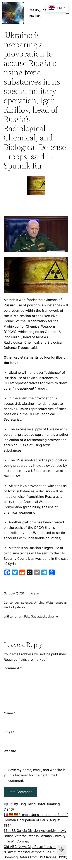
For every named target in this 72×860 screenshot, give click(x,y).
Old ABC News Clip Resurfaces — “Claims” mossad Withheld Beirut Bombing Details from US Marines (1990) (35, 852)
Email (9, 732)
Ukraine (39, 602)
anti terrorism (13, 616)
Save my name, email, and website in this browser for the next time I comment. (37, 775)
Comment (13, 668)
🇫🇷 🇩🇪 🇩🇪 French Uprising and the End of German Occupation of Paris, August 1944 (36, 820)
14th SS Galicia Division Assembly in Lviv (35, 831)
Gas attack (38, 616)
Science (26, 602)
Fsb (26, 616)
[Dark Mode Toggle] (61, 849)
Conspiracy (11, 602)
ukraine (53, 616)
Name (10, 713)
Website (10, 751)
